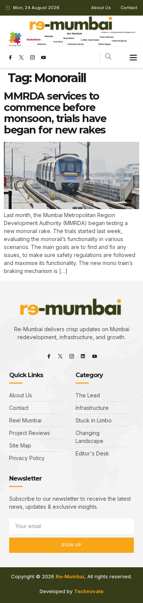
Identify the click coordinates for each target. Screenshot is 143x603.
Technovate (88, 591)
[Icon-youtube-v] (43, 57)
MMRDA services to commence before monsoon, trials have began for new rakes (55, 113)
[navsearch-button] (108, 57)
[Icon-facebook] (10, 57)
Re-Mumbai (70, 576)
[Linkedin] (83, 356)
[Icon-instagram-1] (32, 57)
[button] (133, 57)
